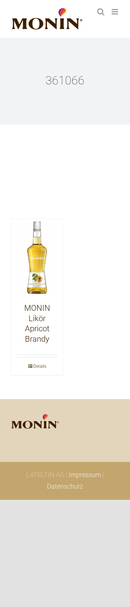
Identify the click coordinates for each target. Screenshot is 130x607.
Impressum (85, 475)
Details (39, 366)
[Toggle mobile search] (100, 12)
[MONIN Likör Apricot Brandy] (37, 257)
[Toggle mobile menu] (115, 12)
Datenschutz (65, 486)
